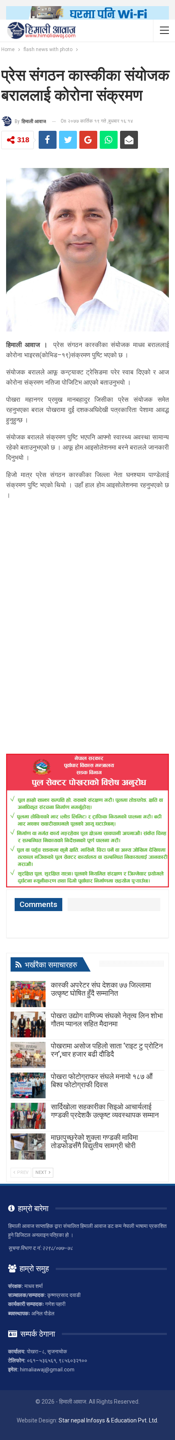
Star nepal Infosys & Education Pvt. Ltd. (108, 1420)
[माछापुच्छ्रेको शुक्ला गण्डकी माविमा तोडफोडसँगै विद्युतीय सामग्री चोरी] (28, 1146)
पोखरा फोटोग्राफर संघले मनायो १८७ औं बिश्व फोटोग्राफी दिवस (102, 1080)
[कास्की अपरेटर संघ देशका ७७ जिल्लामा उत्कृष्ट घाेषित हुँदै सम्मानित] (28, 994)
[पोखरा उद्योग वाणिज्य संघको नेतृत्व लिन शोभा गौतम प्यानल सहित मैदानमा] (28, 1025)
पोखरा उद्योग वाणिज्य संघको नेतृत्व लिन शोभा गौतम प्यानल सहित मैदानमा (107, 1019)
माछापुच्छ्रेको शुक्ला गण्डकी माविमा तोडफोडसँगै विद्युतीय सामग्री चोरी (94, 1141)
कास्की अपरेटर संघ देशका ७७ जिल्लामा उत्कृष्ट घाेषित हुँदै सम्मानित (101, 989)
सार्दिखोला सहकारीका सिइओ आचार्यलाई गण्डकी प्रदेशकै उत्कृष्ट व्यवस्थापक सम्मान (105, 1110)
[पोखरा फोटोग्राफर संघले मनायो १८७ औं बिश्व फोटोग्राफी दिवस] (28, 1086)
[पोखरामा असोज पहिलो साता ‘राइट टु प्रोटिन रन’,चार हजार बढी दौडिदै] (28, 1055)
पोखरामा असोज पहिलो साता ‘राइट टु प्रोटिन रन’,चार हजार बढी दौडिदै (107, 1049)
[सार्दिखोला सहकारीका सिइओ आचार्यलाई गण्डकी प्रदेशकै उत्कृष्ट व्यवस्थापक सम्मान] (28, 1116)
